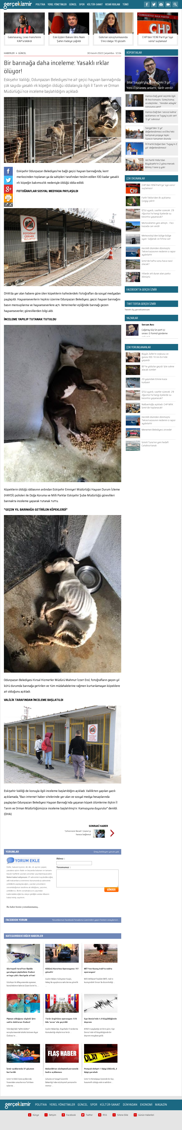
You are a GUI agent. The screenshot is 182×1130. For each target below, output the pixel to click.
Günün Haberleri (146, 1115)
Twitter (89, 1115)
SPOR (82, 4)
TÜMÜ (125, 4)
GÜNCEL (73, 4)
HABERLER (9, 53)
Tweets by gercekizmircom (137, 309)
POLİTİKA (40, 4)
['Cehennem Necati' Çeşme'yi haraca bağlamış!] (99, 838)
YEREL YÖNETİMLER (57, 4)
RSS (105, 1115)
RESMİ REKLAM (112, 4)
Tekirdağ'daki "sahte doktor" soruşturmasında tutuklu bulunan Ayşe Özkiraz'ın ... (22, 1032)
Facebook (71, 1115)
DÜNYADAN (130, 1104)
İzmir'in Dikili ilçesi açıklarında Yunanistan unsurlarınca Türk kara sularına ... (20, 1082)
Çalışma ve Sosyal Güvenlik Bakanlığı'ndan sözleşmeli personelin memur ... (61, 1082)
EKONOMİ (146, 1104)
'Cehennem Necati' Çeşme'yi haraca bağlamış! (78, 832)
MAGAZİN (161, 1104)
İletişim (52, 1115)
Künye (36, 1115)
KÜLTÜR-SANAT (95, 4)
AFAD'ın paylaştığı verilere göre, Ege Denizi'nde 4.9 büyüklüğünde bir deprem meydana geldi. (99, 1032)
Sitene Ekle (122, 1115)
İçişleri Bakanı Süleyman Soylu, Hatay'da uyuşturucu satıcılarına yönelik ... (61, 982)
